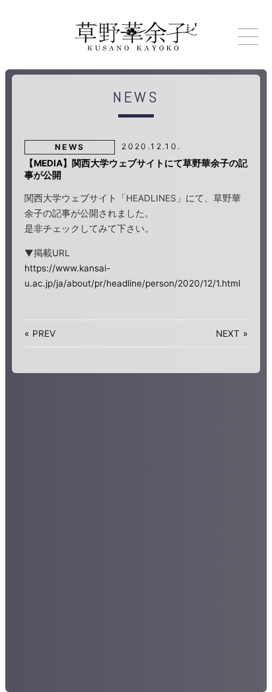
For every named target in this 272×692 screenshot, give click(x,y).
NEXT (228, 333)
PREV (43, 333)
